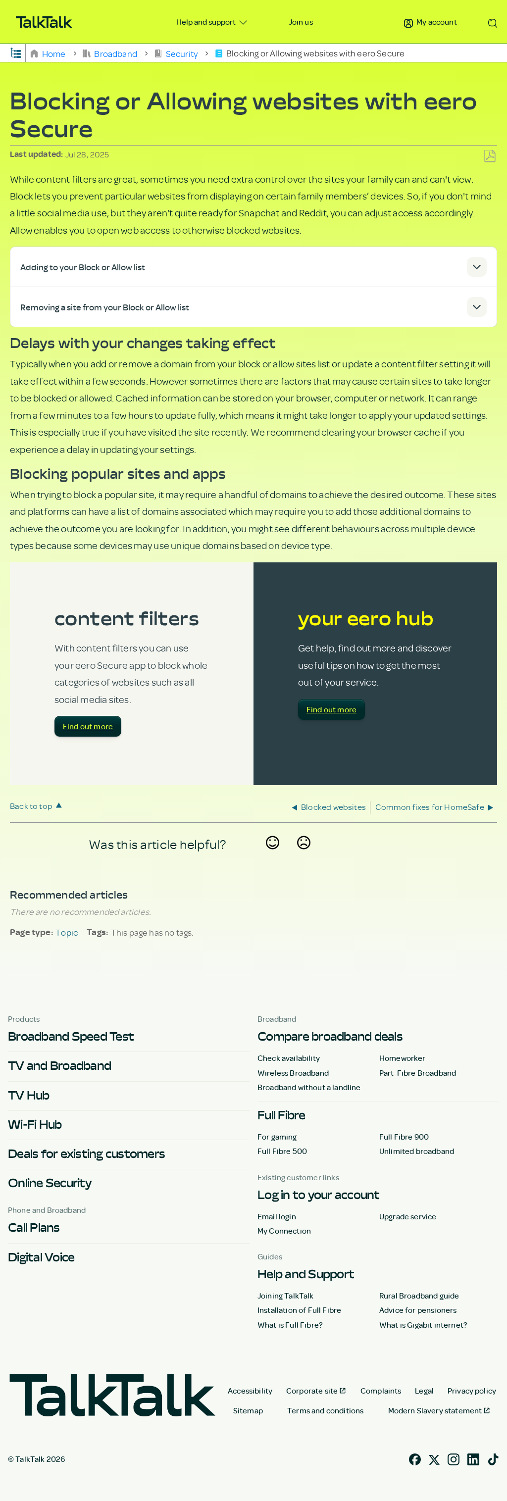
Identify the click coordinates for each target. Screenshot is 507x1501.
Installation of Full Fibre (299, 1310)
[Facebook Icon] (415, 1457)
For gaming (277, 1137)
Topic (66, 932)
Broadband (116, 53)
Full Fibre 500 (282, 1151)
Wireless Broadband (293, 1073)
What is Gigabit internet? (423, 1325)
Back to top (31, 806)
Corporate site (312, 1391)
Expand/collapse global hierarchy (15, 52)
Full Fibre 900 (404, 1137)
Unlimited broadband (416, 1151)
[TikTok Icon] (493, 1457)
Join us (301, 22)
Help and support (206, 22)
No (304, 856)
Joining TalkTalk (285, 1296)
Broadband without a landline (308, 1087)
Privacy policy (472, 1391)
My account (436, 22)
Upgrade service (407, 1216)
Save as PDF (490, 156)
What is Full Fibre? (290, 1325)
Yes (273, 856)
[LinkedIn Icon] (473, 1457)
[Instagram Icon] (453, 1457)
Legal (424, 1391)
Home (54, 53)
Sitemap (248, 1410)
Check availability (288, 1058)
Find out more (88, 726)
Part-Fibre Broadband (417, 1073)
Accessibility (250, 1391)
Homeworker (402, 1058)
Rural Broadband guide (419, 1296)
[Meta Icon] (434, 1457)
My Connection (284, 1231)
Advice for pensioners (417, 1310)
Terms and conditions (325, 1410)
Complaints (381, 1391)
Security (181, 53)
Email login (276, 1216)
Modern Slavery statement (435, 1410)
